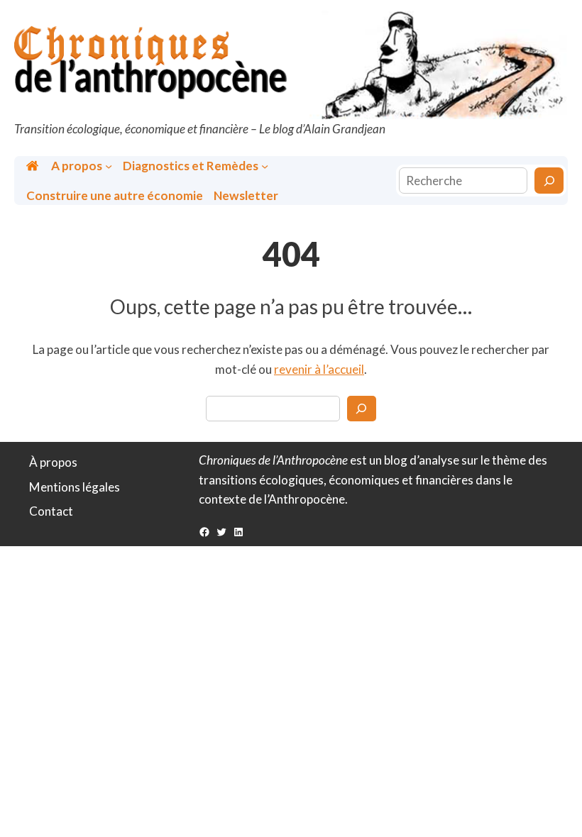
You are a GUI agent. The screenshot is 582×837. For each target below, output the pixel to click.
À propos (53, 462)
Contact (51, 511)
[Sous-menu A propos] (108, 165)
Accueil (33, 166)
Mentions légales (74, 487)
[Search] (361, 408)
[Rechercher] (549, 180)
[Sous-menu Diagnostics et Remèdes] (264, 165)
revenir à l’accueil (319, 369)
